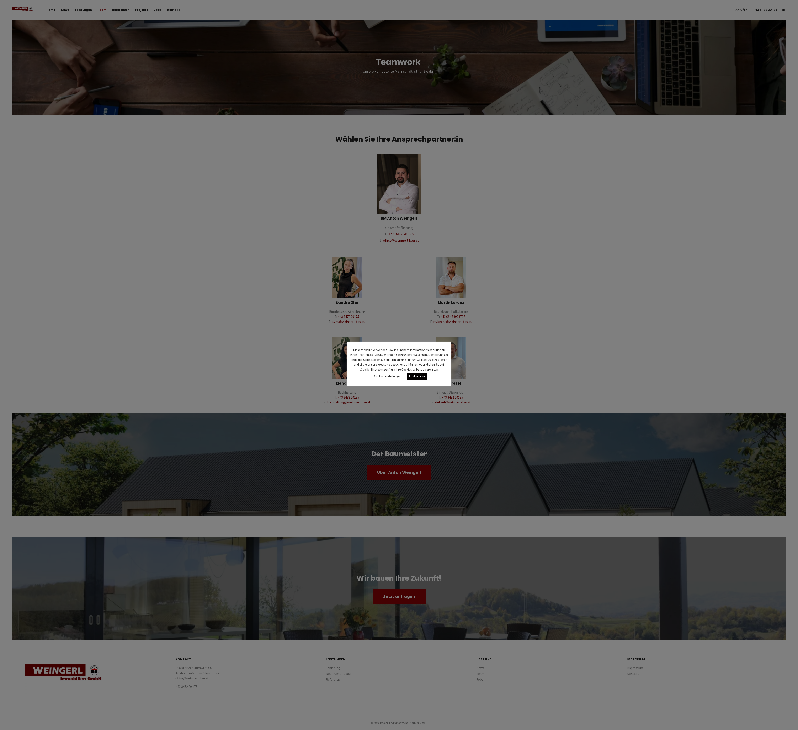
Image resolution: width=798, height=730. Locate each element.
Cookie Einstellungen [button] (387, 376)
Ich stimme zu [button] (417, 376)
